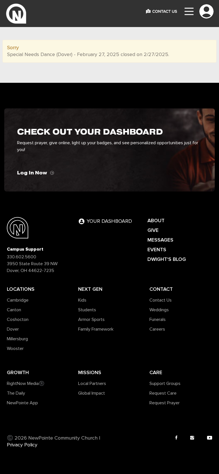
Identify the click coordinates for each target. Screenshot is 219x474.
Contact (161, 289)
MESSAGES (160, 240)
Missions (89, 372)
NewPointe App (22, 403)
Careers (157, 329)
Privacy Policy (22, 445)
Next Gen (90, 289)
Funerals (157, 319)
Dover (13, 329)
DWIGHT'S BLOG (166, 259)
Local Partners (92, 383)
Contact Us (160, 300)
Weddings (159, 310)
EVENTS (156, 249)
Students (87, 310)
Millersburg (17, 339)
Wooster (15, 348)
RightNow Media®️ (25, 383)
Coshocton (18, 319)
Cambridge (18, 300)
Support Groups (165, 383)
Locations (21, 289)
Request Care (163, 393)
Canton (14, 310)
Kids (82, 300)
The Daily (16, 393)
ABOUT (156, 220)
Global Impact (91, 393)
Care (155, 372)
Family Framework (95, 329)
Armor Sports (91, 319)
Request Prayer (164, 403)
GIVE (153, 230)
